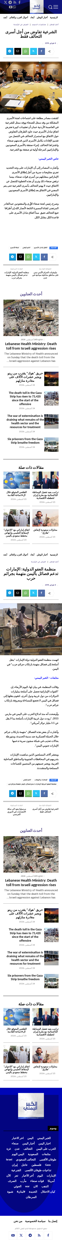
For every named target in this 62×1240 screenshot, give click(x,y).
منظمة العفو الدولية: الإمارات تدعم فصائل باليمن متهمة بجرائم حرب (16, 275)
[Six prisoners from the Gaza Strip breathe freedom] (51, 444)
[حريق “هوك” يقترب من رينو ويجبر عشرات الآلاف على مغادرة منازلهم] (51, 379)
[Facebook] (19, 2)
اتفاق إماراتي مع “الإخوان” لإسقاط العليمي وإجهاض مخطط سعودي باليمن (17, 533)
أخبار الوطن (54, 25)
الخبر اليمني (26, 248)
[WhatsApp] (14, 7)
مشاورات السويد (39, 25)
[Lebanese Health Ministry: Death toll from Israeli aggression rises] (31, 318)
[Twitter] (5, 2)
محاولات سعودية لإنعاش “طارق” (45, 531)
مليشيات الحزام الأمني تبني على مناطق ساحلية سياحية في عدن (45, 275)
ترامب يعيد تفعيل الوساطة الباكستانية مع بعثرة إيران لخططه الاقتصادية (45, 495)
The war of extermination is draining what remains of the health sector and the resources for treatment (25, 421)
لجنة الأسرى (14, 248)
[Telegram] (10, 2)
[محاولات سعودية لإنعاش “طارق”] (45, 518)
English (39, 340)
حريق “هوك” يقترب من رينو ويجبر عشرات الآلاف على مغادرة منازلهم (25, 377)
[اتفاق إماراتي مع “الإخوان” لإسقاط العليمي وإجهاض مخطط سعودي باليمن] (16, 518)
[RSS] (15, 2)
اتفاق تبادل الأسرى (40, 248)
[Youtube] (11, 7)
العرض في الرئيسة (21, 25)
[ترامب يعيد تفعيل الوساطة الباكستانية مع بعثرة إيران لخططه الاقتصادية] (45, 480)
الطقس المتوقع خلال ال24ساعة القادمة (16, 494)
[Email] (17, 51)
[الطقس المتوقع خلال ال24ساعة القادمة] (16, 480)
